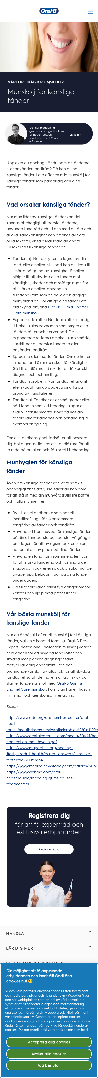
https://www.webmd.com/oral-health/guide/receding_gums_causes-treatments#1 (40, 778)
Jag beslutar (49, 1065)
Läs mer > (75, 134)
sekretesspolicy (22, 1017)
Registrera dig (49, 849)
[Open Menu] (90, 11)
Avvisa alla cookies (49, 1054)
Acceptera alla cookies (49, 1042)
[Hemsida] (49, 11)
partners (29, 991)
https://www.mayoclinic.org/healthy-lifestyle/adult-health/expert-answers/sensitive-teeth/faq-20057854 (49, 753)
